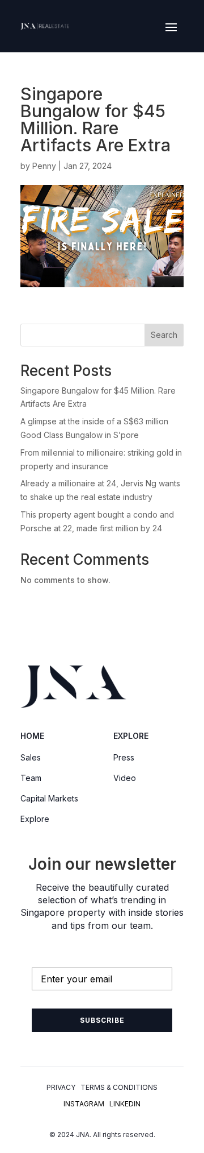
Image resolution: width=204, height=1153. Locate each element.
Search (164, 335)
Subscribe (102, 1020)
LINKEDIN (125, 1104)
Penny (44, 166)
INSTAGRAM (83, 1104)
